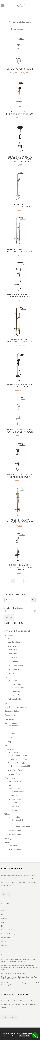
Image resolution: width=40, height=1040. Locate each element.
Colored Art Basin (18, 687)
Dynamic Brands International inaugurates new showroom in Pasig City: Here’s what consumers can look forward (19, 967)
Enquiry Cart (5, 941)
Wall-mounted (16, 795)
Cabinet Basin (13, 680)
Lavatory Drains (10, 742)
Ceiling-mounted (17, 791)
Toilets (7, 814)
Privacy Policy (6, 937)
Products (4, 918)
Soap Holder (13, 662)
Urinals (7, 843)
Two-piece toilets (14, 835)
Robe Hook (12, 654)
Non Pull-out (13, 726)
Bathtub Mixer (13, 752)
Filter (9, 617)
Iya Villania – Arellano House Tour (13, 973)
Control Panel (9, 715)
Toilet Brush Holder (15, 666)
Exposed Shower (14, 799)
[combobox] (20, 29)
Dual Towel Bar (14, 642)
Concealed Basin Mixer (17, 763)
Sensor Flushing (14, 849)
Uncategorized (10, 839)
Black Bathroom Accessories (15, 707)
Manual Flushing (14, 845)
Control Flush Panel (22, 827)
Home (3, 911)
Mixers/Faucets (10, 749)
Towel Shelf (12, 674)
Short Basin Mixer (15, 770)
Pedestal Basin (14, 691)
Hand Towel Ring (14, 650)
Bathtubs (7, 703)
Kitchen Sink (9, 738)
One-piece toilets (14, 831)
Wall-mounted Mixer (19, 759)
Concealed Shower (15, 789)
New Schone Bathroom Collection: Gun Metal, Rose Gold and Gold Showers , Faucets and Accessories (19, 978)
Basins (7, 678)
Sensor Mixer (9, 778)
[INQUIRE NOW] (35, 1035)
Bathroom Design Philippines (11, 930)
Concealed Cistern (11, 711)
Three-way (15, 806)
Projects (4, 922)
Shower (7, 786)
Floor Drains (9, 719)
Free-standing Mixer (19, 755)
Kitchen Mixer (9, 734)
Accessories (9, 635)
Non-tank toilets (14, 817)
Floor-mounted (17, 820)
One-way (14, 802)
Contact (4, 945)
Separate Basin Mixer (12, 782)
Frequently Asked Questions (11, 934)
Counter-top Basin (15, 684)
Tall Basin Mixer (14, 774)
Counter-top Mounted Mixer (22, 766)
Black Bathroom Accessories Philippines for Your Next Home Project (20, 984)
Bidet (10, 638)
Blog (2, 926)
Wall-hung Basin (14, 699)
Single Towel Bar (14, 658)
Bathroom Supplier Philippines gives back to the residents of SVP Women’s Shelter (18, 960)
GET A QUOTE (8, 1017)
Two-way (14, 810)
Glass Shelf (12, 646)
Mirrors (7, 746)
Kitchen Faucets (10, 723)
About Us (4, 914)
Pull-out (11, 730)
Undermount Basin (15, 695)
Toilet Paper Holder (15, 670)
